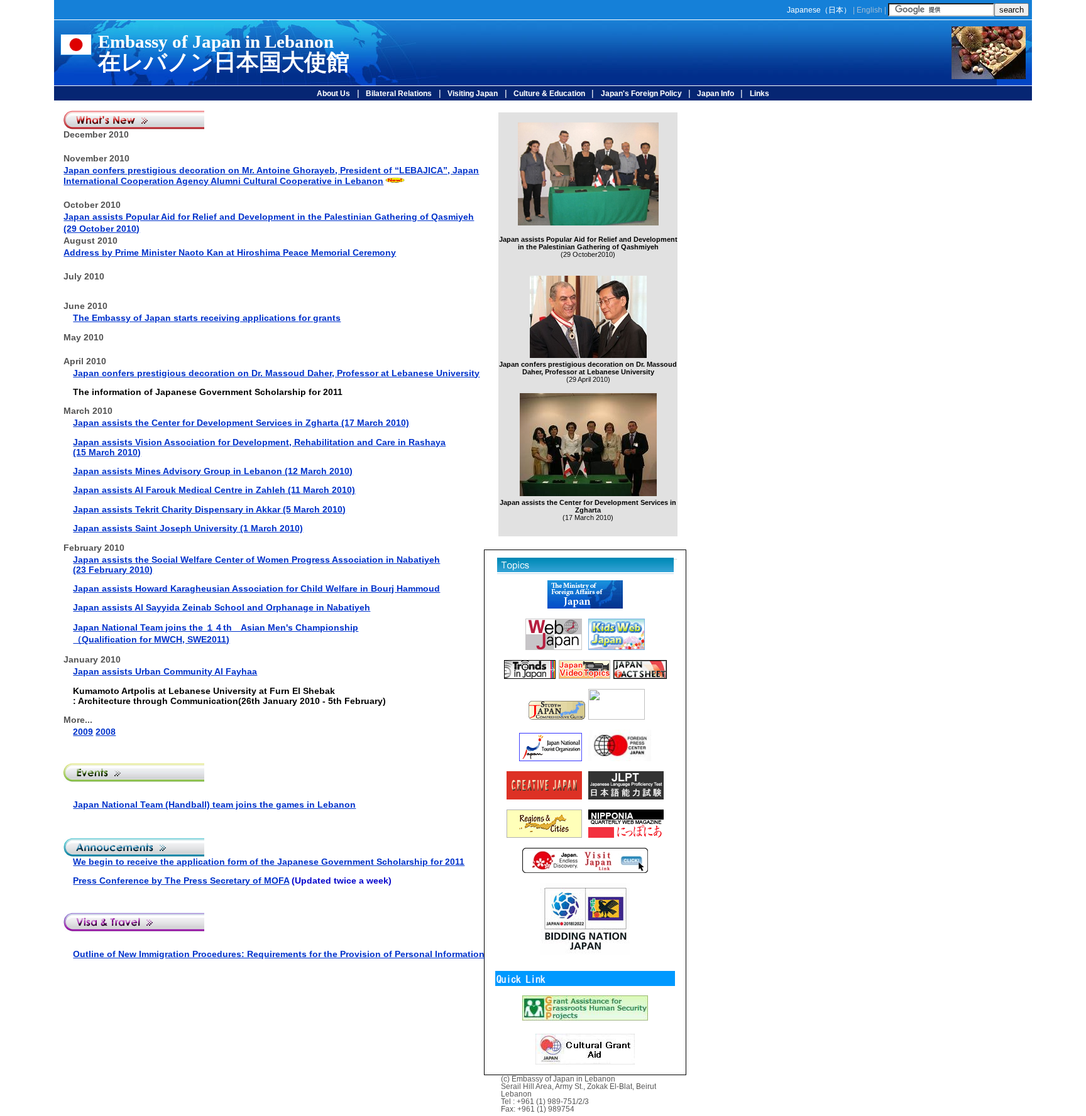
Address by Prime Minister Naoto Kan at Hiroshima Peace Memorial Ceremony (229, 252)
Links (759, 93)
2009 (83, 732)
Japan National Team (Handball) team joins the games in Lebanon (214, 804)
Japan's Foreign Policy (641, 93)
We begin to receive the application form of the (268, 862)
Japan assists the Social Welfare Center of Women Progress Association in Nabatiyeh (256, 560)
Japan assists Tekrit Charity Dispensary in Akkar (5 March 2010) (209, 509)
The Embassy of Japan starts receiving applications (186, 318)
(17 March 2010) (272, 423)
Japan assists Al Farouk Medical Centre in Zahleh (179, 490)
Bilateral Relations (399, 93)
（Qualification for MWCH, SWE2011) (151, 639)
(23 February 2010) (113, 570)
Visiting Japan (472, 93)
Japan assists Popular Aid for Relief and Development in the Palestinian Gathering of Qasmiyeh (268, 217)
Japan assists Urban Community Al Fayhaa (165, 671)
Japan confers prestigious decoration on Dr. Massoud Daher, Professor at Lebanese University (276, 373)
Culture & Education (549, 93)
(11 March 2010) (320, 490)
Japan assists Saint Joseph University (155, 528)
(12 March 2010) (244, 471)
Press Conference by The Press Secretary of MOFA (181, 880)
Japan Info (714, 93)
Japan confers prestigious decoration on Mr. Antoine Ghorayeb (271, 175)
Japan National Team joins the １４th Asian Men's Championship (215, 627)
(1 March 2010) (270, 528)
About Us (333, 93)
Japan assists (104, 423)
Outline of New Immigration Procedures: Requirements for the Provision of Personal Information (279, 954)
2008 (106, 732)
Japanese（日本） (819, 10)
